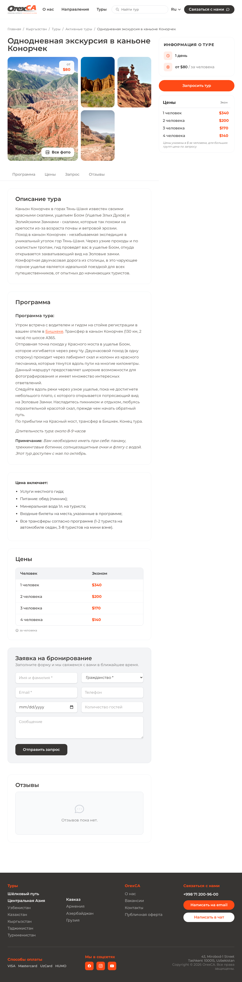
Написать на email (209, 905)
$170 (224, 128)
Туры (102, 9)
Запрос (72, 174)
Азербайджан (80, 913)
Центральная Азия (26, 900)
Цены (50, 174)
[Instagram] (100, 966)
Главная (14, 29)
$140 (223, 135)
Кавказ (73, 899)
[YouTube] (112, 966)
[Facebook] (89, 966)
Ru (174, 9)
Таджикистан (20, 928)
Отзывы (97, 174)
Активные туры (78, 29)
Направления (75, 9)
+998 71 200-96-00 (200, 894)
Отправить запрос (41, 749)
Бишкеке (54, 331)
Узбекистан (19, 907)
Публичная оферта (143, 914)
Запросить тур (196, 85)
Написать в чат (209, 917)
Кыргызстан (36, 29)
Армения (75, 906)
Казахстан (17, 914)
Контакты (134, 907)
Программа (23, 174)
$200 (224, 120)
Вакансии (134, 900)
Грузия (73, 920)
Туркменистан (22, 935)
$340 (224, 113)
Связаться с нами (206, 9)
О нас (48, 9)
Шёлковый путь (23, 894)
